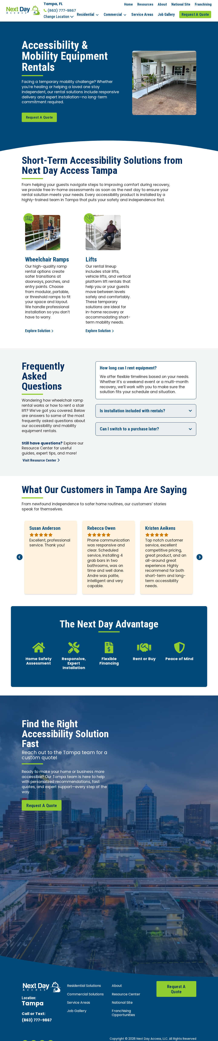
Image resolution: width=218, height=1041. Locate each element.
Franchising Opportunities (123, 1013)
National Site (180, 4)
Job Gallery (166, 14)
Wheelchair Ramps (47, 259)
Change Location (57, 17)
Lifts (91, 259)
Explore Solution (37, 331)
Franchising (203, 4)
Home (128, 4)
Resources (145, 4)
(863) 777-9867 (61, 10)
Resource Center (126, 994)
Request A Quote (195, 14)
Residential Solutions (84, 986)
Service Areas (142, 14)
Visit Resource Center (39, 460)
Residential (85, 14)
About (162, 4)
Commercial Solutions (85, 994)
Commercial (113, 14)
